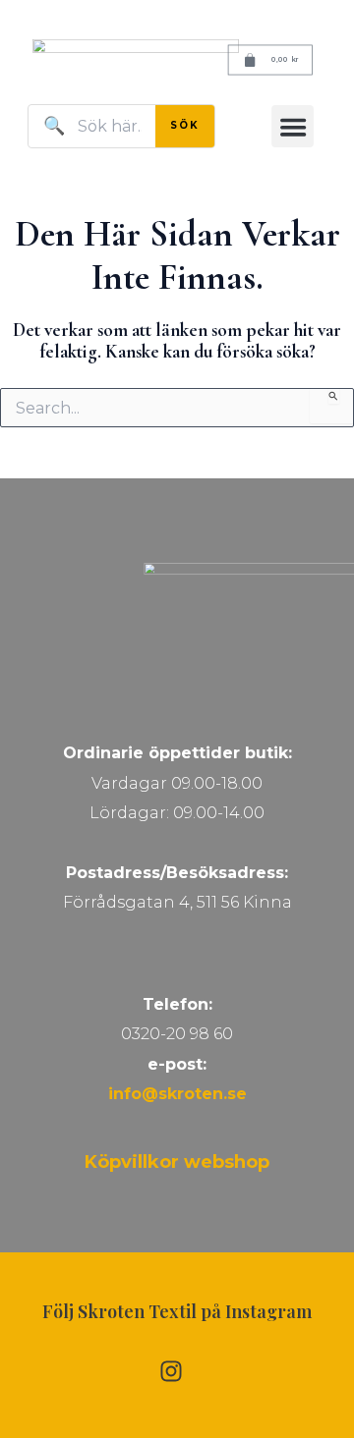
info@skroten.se (177, 1093)
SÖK (185, 125)
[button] (292, 126)
